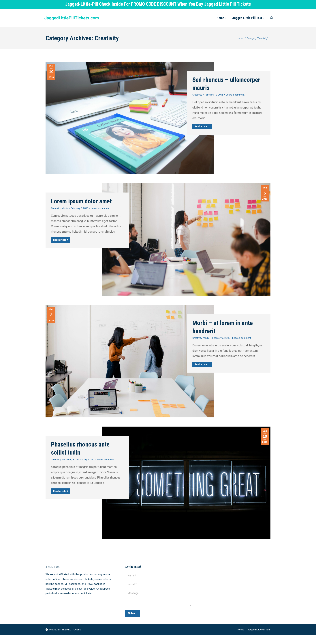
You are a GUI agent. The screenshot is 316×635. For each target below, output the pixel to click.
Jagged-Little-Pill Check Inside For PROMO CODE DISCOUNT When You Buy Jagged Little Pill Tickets (158, 4)
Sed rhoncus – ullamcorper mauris (226, 83)
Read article (201, 126)
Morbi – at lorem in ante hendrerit (222, 327)
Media (65, 208)
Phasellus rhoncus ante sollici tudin (80, 448)
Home (240, 38)
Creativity (197, 94)
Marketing (67, 459)
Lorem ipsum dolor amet (81, 201)
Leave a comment (235, 94)
